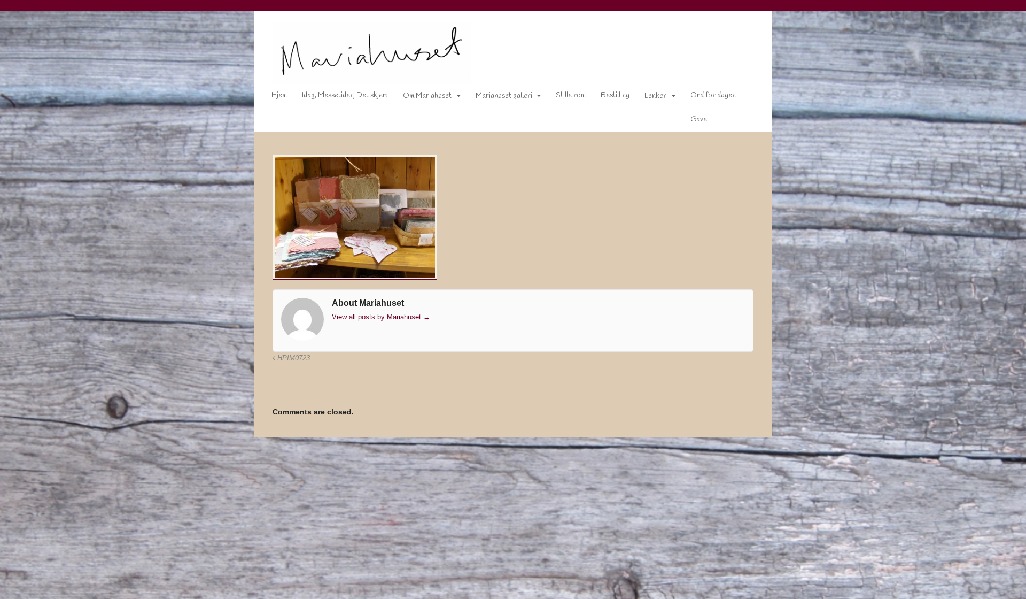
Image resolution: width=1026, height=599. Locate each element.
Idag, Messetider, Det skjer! (345, 95)
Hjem (279, 95)
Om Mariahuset (427, 96)
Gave (698, 119)
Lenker (655, 96)
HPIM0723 (292, 358)
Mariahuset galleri (504, 96)
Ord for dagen (713, 95)
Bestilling (615, 95)
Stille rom (571, 95)
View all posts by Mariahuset (381, 317)
